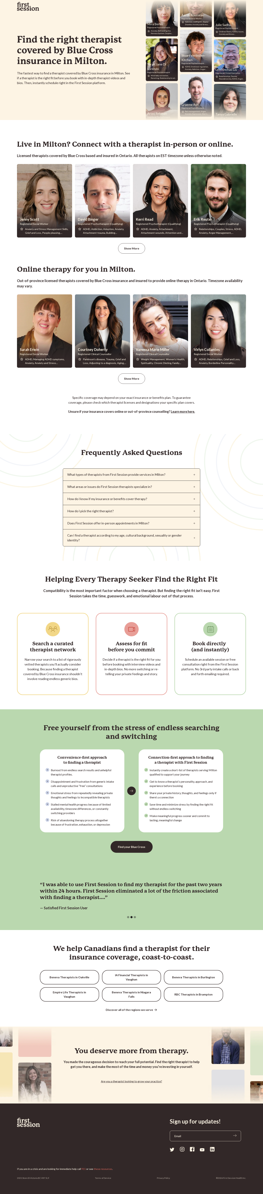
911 (83, 1168)
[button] (128, 917)
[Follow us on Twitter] (172, 1149)
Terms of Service (103, 1178)
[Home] (37, 1122)
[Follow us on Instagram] (182, 1149)
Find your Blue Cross (131, 846)
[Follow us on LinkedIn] (212, 1149)
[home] (28, 6)
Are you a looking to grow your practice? (131, 1081)
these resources (103, 1168)
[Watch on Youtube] (202, 1149)
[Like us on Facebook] (192, 1149)
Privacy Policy (163, 1178)
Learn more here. (183, 412)
